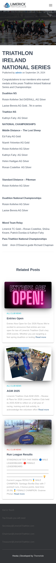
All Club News (14, 313)
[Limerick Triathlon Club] (16, 5)
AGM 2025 (13, 390)
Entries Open (15, 318)
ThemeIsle (39, 556)
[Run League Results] (28, 432)
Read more (41, 337)
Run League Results (20, 454)
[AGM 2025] (28, 364)
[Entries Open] (28, 295)
